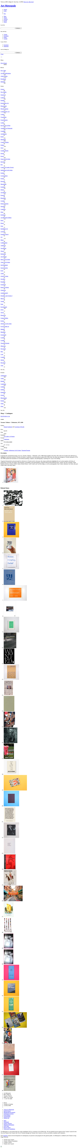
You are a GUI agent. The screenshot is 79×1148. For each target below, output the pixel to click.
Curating (3, 337)
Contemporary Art (5, 111)
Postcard (3, 195)
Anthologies (4, 375)
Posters (2, 400)
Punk (2, 304)
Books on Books (5, 287)
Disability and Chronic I (6, 295)
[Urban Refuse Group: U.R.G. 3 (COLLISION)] (13, 505)
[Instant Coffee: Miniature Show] (8, 932)
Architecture (4, 134)
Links (5, 11)
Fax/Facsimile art (5, 326)
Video (2, 403)
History (2, 189)
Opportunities (7, 1116)
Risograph (3, 198)
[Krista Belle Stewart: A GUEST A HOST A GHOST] (11, 1074)
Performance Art (5, 103)
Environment (4, 307)
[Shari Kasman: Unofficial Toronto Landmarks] (10, 552)
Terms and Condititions (9, 1129)
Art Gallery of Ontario (9, 436)
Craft (2, 354)
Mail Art (3, 298)
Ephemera (3, 215)
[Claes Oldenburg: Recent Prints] (9, 916)
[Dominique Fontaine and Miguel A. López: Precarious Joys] (11, 679)
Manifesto (3, 332)
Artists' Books (4, 76)
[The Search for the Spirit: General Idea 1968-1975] (10, 869)
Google (5, 38)
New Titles (3, 70)
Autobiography (4, 293)
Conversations (4, 175)
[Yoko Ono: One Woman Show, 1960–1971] (10, 616)
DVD (2, 309)
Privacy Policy (7, 1127)
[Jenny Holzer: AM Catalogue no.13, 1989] (10, 821)
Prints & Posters (4, 203)
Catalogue (3, 209)
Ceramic (3, 201)
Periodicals (3, 79)
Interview (3, 161)
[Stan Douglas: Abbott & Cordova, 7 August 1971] (10, 647)
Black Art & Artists (5, 259)
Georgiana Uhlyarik (19, 427)
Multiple (3, 329)
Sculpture (3, 187)
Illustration (3, 139)
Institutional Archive (9, 1113)
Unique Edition (4, 318)
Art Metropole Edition (6, 217)
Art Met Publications (6, 73)
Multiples (3, 81)
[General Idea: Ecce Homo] (11, 774)
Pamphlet (3, 281)
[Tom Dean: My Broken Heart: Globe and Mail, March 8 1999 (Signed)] (8, 695)
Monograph (3, 184)
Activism (3, 231)
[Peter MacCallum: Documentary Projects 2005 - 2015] (10, 742)
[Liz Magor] (11, 995)
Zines (2, 212)
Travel (2, 312)
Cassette (3, 340)
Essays (2, 156)
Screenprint (3, 335)
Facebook (6, 36)
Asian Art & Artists (5, 262)
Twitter (5, 34)
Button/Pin (3, 254)
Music (2, 240)
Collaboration (4, 242)
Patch (2, 220)
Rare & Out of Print (5, 125)
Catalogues (3, 384)
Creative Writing (5, 142)
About (5, 17)
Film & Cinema (4, 108)
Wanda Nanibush (8, 427)
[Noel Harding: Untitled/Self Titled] (9, 948)
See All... (3, 369)
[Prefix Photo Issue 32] (10, 885)
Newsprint (3, 348)
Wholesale (6, 1122)
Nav (5, 13)
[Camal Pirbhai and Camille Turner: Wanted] (9, 663)
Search (5, 9)
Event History (7, 1115)
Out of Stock (4, 63)
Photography (4, 106)
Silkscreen (3, 346)
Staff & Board (7, 1111)
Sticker (2, 360)
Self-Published (4, 265)
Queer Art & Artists (5, 159)
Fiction (2, 178)
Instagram (6, 46)
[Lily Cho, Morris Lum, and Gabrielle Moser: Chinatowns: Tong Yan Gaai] (13, 900)
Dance (2, 223)
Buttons (2, 381)
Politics (2, 145)
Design (2, 153)
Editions (3, 389)
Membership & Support (9, 1112)
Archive (6, 19)
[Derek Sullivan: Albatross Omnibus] (9, 711)
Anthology (3, 245)
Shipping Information (9, 1124)
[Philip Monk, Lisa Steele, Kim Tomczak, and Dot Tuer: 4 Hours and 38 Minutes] (11, 537)
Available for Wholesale (6, 128)
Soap (2, 226)
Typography (4, 117)
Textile (2, 301)
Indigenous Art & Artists (6, 170)
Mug (2, 351)
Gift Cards (6, 1126)
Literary (2, 89)
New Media (3, 92)
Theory (2, 251)
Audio (2, 273)
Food (2, 270)
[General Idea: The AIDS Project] (9, 584)
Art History (3, 192)
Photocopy (3, 315)
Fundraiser (3, 284)
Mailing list (6, 1118)
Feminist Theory (5, 234)
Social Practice (4, 268)
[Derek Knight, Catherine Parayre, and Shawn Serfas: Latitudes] (8, 1043)
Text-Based (3, 248)
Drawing (3, 181)
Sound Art (3, 95)
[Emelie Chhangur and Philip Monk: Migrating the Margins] (15, 1027)
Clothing (3, 386)
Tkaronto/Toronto (5, 343)
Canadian (3, 131)
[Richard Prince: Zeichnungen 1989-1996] (15, 600)
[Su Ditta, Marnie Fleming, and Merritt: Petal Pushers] (15, 790)
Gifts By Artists (4, 276)
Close (2, 54)
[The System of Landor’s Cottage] (11, 632)
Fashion (2, 173)
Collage (2, 114)
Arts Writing (4, 256)
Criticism (3, 97)
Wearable (3, 206)
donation (5, 1135)
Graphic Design (4, 150)
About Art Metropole (9, 1109)
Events (5, 20)
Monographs (4, 398)
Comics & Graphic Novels (7, 167)
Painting (3, 100)
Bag (2, 164)
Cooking (3, 357)
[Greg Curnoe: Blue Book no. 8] (11, 979)
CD (1, 237)
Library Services (8, 1123)
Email (5, 37)
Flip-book (3, 362)
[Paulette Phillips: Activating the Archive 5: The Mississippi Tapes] (11, 1011)
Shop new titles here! (28, 2)
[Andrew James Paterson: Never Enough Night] (11, 837)
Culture (2, 122)
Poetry (2, 136)
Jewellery (3, 279)
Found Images (4, 120)
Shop (5, 16)
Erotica (2, 321)
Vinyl (2, 148)
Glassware (3, 290)
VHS (2, 365)
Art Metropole (8, 5)
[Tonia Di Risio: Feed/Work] (11, 806)
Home (5, 22)
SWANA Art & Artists (6, 323)
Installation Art (4, 228)
